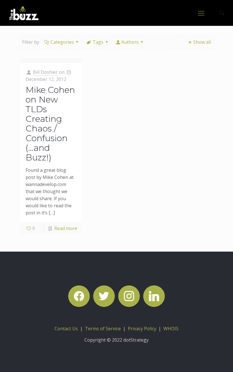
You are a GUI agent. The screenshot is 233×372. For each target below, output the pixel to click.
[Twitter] (104, 295)
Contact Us (66, 328)
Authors (130, 42)
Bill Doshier (45, 72)
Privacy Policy (142, 328)
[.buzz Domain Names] (24, 13)
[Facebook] (79, 295)
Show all (202, 42)
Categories (62, 42)
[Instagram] (129, 295)
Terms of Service (103, 328)
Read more (65, 228)
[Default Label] (154, 295)
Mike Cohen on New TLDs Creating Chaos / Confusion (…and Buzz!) (50, 124)
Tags (98, 42)
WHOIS (170, 328)
